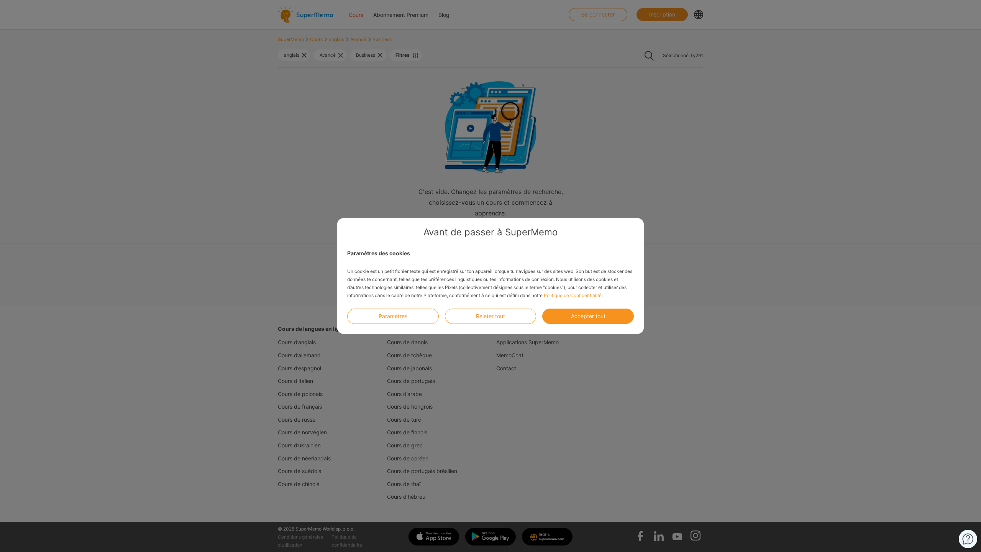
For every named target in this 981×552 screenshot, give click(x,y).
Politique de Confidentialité (573, 295)
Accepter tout (588, 316)
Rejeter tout (490, 316)
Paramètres (393, 316)
